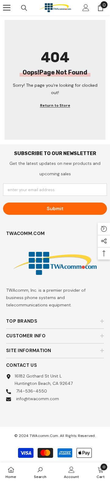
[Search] (24, 8)
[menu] (6, 7)
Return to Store (55, 105)
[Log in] (85, 7)
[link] (40, 472)
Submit (55, 208)
